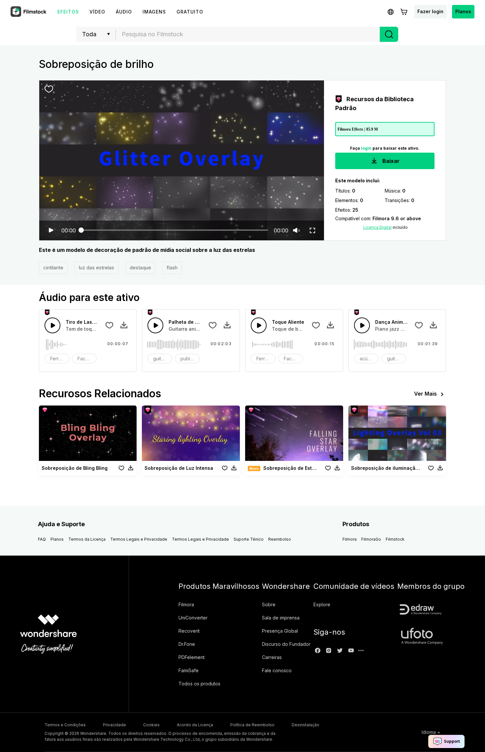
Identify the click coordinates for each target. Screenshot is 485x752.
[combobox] (248, 34)
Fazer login (430, 11)
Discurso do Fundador (286, 644)
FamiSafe (188, 670)
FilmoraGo (371, 539)
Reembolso (279, 539)
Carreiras (272, 657)
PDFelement (191, 657)
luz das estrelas (96, 267)
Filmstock (395, 539)
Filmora (349, 539)
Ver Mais (425, 393)
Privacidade (114, 724)
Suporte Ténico (249, 539)
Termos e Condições (65, 724)
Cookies (151, 724)
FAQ (42, 539)
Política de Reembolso (252, 724)
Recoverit (189, 631)
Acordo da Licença (195, 724)
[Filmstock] (29, 11)
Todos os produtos (199, 683)
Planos (463, 11)
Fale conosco (277, 670)
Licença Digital (377, 227)
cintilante (53, 267)
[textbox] (248, 34)
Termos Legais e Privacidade (138, 539)
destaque (140, 267)
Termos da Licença (87, 539)
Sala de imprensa (281, 617)
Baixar (390, 161)
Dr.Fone (186, 644)
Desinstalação (305, 724)
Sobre (268, 604)
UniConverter (193, 617)
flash (172, 267)
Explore (321, 604)
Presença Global (280, 631)
